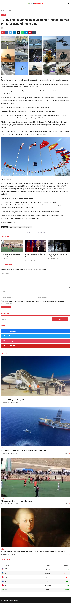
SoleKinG (6, 28)
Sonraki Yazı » (41, 232)
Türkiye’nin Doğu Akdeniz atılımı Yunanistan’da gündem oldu (23, 450)
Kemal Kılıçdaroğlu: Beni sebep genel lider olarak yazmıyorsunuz (35, 256)
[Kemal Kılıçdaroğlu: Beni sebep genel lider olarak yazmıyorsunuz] (35, 246)
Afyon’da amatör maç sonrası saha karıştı (16, 501)
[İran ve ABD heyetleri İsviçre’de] (35, 376)
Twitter (11, 336)
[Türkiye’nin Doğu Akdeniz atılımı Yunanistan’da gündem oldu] (35, 426)
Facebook (12, 331)
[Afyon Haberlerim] (35, 4)
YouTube (12, 346)
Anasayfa (3, 10)
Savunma (21, 227)
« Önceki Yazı (29, 232)
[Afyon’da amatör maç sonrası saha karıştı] (12, 246)
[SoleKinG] (2, 28)
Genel (9, 10)
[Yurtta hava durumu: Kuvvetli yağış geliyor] (59, 246)
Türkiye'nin (28, 227)
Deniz (15, 227)
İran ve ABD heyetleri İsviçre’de (13, 400)
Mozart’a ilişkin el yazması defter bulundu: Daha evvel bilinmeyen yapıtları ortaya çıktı (33, 551)
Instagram (12, 341)
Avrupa (10, 227)
